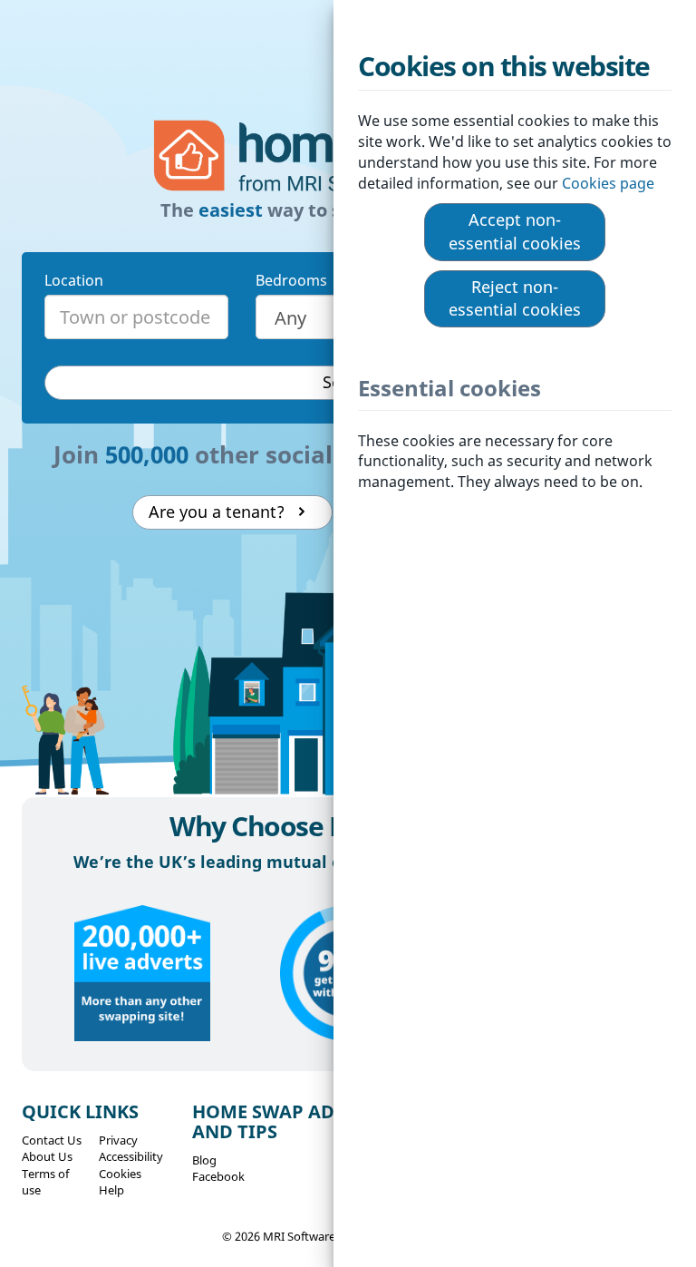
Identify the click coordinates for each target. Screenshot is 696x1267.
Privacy (118, 1140)
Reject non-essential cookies (515, 298)
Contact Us (52, 1140)
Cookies (120, 1173)
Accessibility (131, 1156)
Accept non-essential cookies (515, 231)
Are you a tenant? (221, 511)
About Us (47, 1156)
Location (73, 280)
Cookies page (610, 183)
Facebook (218, 1176)
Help (111, 1190)
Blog (204, 1160)
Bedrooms (291, 280)
